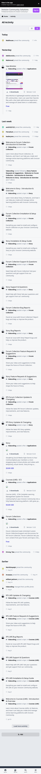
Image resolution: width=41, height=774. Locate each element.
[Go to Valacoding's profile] (2, 66)
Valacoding (12, 69)
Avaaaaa (9, 575)
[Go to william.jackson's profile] (3, 581)
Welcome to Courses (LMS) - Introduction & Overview (22, 700)
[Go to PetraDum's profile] (3, 132)
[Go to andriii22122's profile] (3, 127)
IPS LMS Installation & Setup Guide (20, 678)
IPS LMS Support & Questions (18, 657)
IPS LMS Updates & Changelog (18, 595)
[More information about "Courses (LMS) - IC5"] (7, 487)
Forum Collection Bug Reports (18, 307)
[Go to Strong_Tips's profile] (3, 552)
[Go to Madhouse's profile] (3, 40)
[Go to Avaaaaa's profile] (3, 575)
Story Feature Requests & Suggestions (21, 172)
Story (31, 193)
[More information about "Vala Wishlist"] (14, 80)
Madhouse (9, 40)
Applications (31, 69)
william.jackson (11, 579)
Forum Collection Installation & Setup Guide (21, 214)
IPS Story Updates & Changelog (18, 422)
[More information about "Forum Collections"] (7, 523)
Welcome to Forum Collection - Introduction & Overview (18, 143)
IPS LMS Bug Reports (14, 637)
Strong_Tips (10, 552)
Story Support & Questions (16, 287)
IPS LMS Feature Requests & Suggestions (22, 616)
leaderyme (10, 136)
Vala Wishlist (11, 66)
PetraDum (9, 132)
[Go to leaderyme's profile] (3, 136)
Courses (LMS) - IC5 (14, 479)
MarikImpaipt (11, 567)
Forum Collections (13, 516)
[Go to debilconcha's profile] (3, 56)
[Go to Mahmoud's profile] (3, 60)
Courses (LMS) (34, 598)
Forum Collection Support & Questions (21, 261)
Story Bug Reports (13, 330)
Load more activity (20, 726)
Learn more (4, 4)
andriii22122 (10, 127)
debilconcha (10, 56)
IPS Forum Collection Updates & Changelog (19, 398)
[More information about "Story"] (7, 450)
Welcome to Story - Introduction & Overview (22, 178)
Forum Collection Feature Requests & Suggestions (21, 352)
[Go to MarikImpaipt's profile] (3, 569)
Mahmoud (9, 60)
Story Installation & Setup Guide (19, 241)
